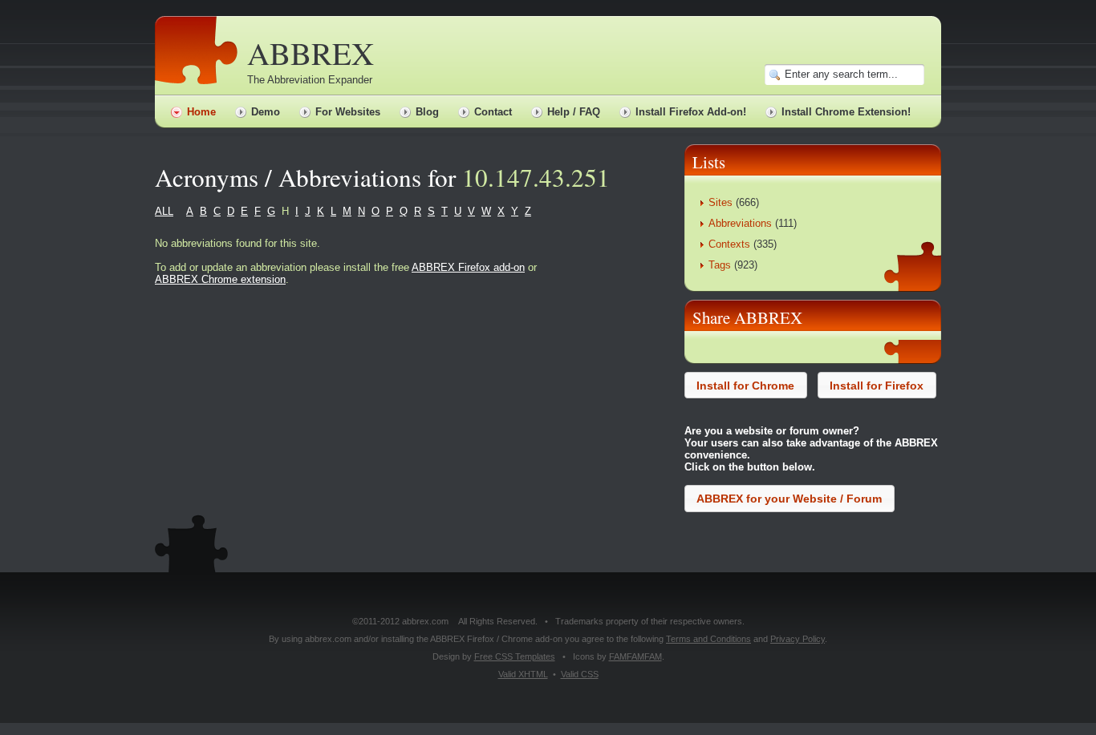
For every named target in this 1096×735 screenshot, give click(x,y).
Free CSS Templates (514, 656)
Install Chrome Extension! (846, 112)
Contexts (729, 244)
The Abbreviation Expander (309, 80)
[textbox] (853, 74)
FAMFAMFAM (635, 656)
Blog (427, 112)
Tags (719, 265)
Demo (265, 112)
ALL (164, 211)
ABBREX (310, 53)
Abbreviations (740, 223)
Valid (523, 674)
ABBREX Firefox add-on (468, 267)
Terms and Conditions (708, 639)
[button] (745, 385)
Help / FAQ (573, 112)
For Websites (347, 112)
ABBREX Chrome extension (220, 279)
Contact (493, 112)
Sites (720, 202)
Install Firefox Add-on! (690, 112)
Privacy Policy (797, 639)
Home (201, 112)
